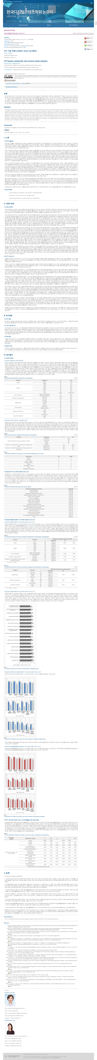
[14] (64, 225)
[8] (32, 167)
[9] (40, 170)
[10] (45, 176)
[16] (20, 261)
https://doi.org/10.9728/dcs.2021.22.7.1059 (16, 47)
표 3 (64, 428)
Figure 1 (40, 593)
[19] (24, 302)
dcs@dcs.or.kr (45, 1057)
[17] (66, 283)
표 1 (22, 364)
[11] (33, 182)
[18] (32, 295)
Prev (80, 33)
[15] (38, 252)
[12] (28, 184)
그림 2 (50, 674)
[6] (26, 160)
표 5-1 (42, 524)
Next (92, 33)
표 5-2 (45, 524)
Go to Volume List (86, 33)
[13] (25, 220)
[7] (58, 164)
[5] (25, 160)
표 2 (50, 423)
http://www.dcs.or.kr (56, 1057)
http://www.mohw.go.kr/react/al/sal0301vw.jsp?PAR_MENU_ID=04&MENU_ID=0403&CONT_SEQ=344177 (35, 929)
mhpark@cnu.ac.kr (38, 69)
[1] (28, 147)
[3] (56, 154)
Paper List (76, 33)
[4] (32, 159)
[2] (77, 153)
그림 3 (50, 748)
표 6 (45, 823)
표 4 (35, 474)
